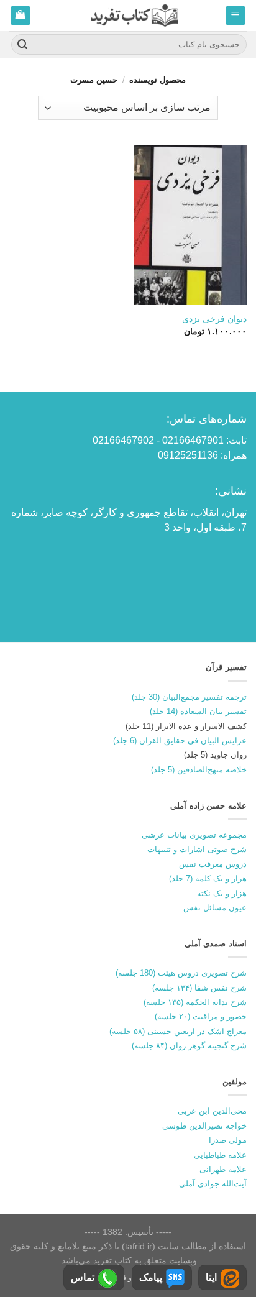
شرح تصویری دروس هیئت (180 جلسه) (181, 973)
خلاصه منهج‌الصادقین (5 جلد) (199, 769)
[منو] (236, 16)
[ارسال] (22, 44)
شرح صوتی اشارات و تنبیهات (197, 849)
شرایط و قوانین (131, 1277)
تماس (82, 1277)
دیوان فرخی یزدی (214, 319)
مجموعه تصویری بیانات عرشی (194, 835)
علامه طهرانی (223, 1169)
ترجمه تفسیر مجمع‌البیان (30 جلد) (189, 697)
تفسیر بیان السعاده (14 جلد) (198, 711)
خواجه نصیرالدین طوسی (204, 1125)
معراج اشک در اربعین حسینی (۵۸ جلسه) (178, 1031)
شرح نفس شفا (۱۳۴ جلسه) (199, 987)
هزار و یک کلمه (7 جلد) (208, 878)
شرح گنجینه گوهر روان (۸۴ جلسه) (189, 1045)
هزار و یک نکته (222, 893)
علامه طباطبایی (220, 1155)
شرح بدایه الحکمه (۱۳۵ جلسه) (195, 1002)
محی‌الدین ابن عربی (212, 1111)
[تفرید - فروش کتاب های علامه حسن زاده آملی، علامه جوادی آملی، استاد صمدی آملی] (134, 15)
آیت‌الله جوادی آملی (213, 1183)
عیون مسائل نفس (215, 907)
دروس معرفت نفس (213, 864)
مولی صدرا (228, 1140)
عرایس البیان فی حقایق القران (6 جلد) (180, 740)
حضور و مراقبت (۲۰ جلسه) (201, 1016)
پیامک (150, 1277)
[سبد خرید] (21, 16)
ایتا (211, 1277)
